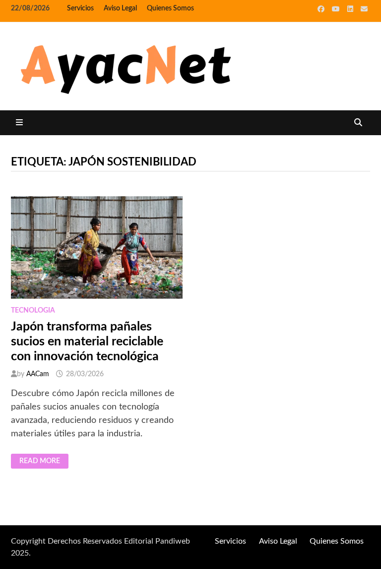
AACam (37, 374)
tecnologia (33, 310)
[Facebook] (322, 8)
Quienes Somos (170, 8)
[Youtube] (337, 8)
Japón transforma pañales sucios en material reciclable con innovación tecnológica (87, 342)
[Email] (364, 8)
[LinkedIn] (351, 8)
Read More (43, 461)
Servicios (80, 8)
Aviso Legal (120, 8)
